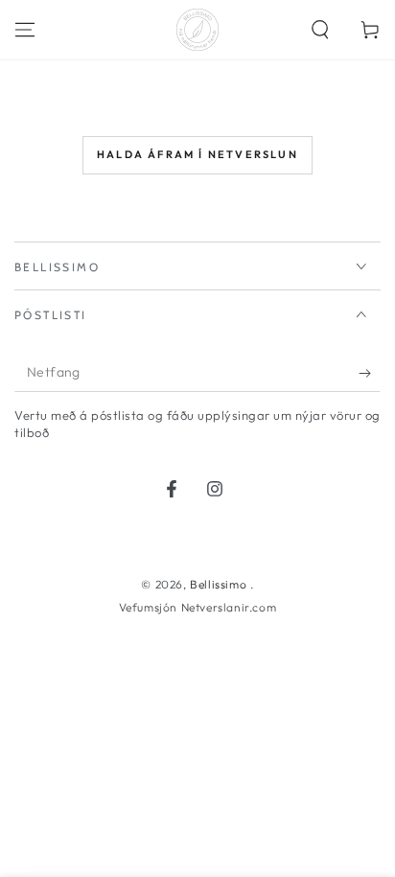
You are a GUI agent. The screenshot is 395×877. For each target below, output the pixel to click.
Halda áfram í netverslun (197, 154)
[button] (320, 29)
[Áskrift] (370, 373)
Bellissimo (220, 584)
